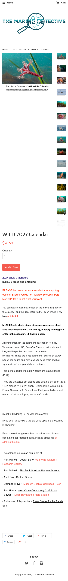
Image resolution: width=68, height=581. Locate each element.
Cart (63, 2)
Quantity (7, 250)
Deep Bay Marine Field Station (31, 494)
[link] (37, 490)
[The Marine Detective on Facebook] (34, 563)
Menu (9, 2)
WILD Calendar (19, 49)
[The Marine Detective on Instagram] (41, 563)
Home (5, 49)
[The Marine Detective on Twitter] (26, 563)
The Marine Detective (43, 574)
